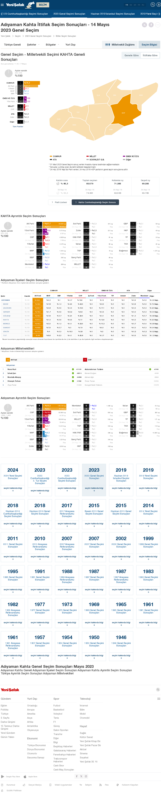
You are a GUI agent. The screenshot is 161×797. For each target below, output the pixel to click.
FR (139, 5)
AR (135, 5)
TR (126, 5)
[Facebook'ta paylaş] (152, 24)
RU (143, 5)
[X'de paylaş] (145, 24)
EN (131, 5)
